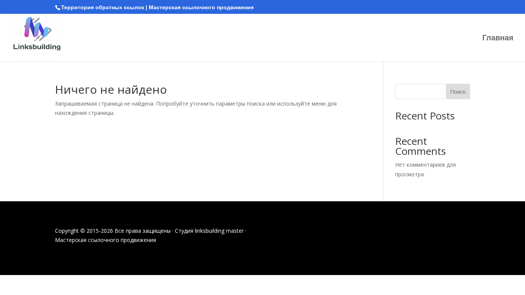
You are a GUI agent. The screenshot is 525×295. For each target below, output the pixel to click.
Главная (497, 38)
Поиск (458, 91)
